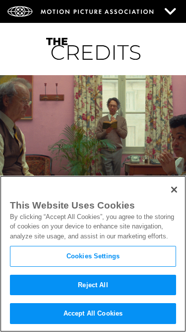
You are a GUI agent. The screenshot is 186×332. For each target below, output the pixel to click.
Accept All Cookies (93, 313)
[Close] (174, 190)
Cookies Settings (93, 256)
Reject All (93, 285)
